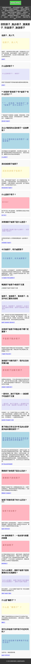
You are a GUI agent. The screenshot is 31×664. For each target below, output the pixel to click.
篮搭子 (6, 17)
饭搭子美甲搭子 (6, 655)
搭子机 (5, 9)
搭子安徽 (12, 14)
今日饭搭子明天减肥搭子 (8, 277)
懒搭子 (3, 622)
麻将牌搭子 (5, 563)
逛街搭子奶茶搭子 (9, 10)
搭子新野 (18, 17)
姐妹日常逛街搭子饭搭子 (14, 12)
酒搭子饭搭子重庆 (6, 593)
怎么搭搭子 (5, 157)
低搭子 (3, 59)
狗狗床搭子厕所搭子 (13, 15)
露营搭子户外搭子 (21, 14)
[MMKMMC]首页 (6, 7)
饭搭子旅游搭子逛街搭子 (8, 322)
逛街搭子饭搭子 (6, 121)
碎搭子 (3, 85)
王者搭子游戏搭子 (14, 9)
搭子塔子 (4, 215)
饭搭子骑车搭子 (6, 528)
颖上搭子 (4, 14)
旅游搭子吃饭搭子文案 (8, 420)
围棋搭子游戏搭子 (6, 493)
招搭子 (27, 7)
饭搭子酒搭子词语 (21, 10)
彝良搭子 (25, 12)
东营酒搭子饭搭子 (6, 242)
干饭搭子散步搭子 (6, 354)
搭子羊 (12, 17)
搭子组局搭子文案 (18, 7)
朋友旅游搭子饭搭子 (7, 187)
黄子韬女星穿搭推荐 (7, 464)
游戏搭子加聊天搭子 (7, 387)
